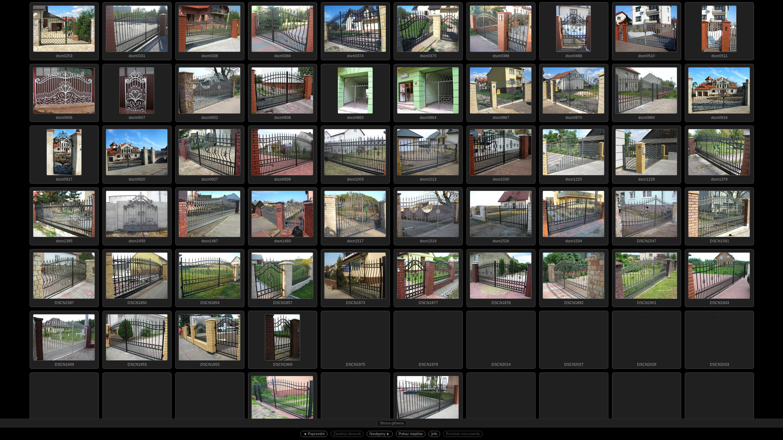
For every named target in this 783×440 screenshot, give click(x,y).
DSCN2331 (428, 426)
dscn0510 (646, 56)
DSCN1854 (210, 303)
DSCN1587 (64, 303)
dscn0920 (137, 179)
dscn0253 (64, 56)
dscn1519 (428, 241)
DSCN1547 (646, 241)
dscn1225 (574, 179)
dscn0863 (355, 118)
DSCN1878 (501, 303)
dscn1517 (355, 241)
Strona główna (392, 423)
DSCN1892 (574, 303)
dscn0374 (355, 56)
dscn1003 (355, 179)
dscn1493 (282, 241)
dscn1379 (719, 179)
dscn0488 (574, 56)
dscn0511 (719, 56)
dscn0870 (574, 118)
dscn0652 (210, 118)
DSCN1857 (282, 303)
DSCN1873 (355, 303)
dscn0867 (501, 118)
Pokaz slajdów (411, 434)
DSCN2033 (719, 364)
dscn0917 (64, 179)
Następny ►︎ (379, 434)
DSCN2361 (646, 426)
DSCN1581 (719, 241)
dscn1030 (501, 179)
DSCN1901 (646, 303)
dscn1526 (501, 241)
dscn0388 (501, 56)
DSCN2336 (501, 426)
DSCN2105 (64, 426)
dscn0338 (210, 56)
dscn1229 (646, 179)
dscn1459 (137, 241)
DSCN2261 (355, 426)
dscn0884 (646, 118)
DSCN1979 (428, 364)
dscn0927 (210, 179)
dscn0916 (719, 118)
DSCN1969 (282, 364)
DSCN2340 (574, 426)
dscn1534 (574, 241)
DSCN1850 (137, 303)
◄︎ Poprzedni (314, 434)
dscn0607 (137, 118)
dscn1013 (428, 179)
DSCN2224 (282, 426)
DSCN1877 (428, 303)
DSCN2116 (209, 426)
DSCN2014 (501, 364)
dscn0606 (64, 118)
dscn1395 (64, 241)
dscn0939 (282, 179)
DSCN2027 (574, 364)
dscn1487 (210, 241)
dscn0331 (137, 56)
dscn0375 (428, 56)
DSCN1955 (210, 364)
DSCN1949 (64, 364)
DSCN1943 (719, 303)
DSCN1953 (137, 364)
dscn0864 (428, 118)
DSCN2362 (719, 426)
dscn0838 (282, 118)
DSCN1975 (355, 364)
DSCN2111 (137, 426)
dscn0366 (282, 56)
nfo (434, 434)
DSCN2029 (646, 364)
